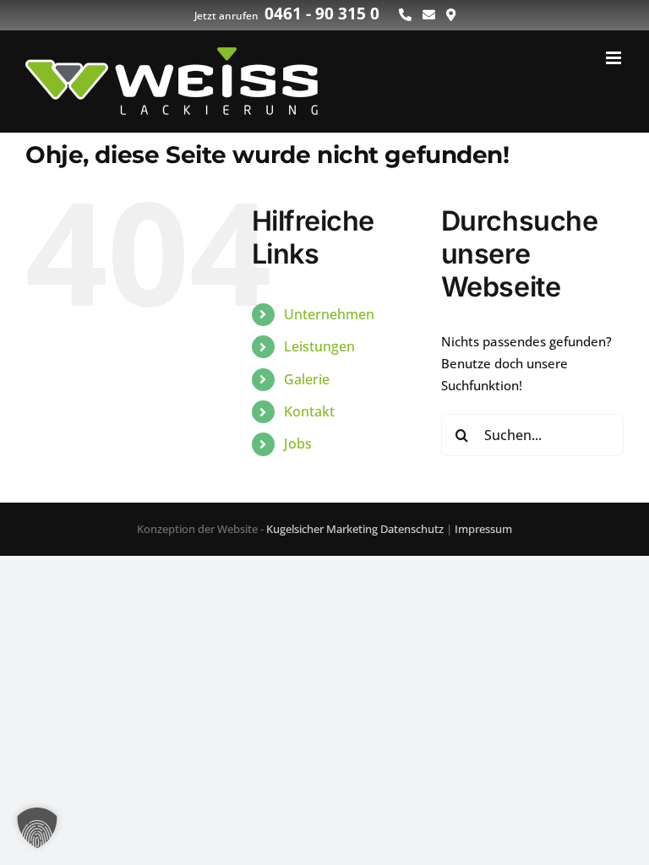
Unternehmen (329, 314)
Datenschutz (412, 528)
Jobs (298, 443)
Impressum (483, 528)
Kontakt (309, 411)
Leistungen (319, 346)
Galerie (307, 379)
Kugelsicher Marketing (322, 528)
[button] (37, 828)
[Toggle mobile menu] (615, 58)
